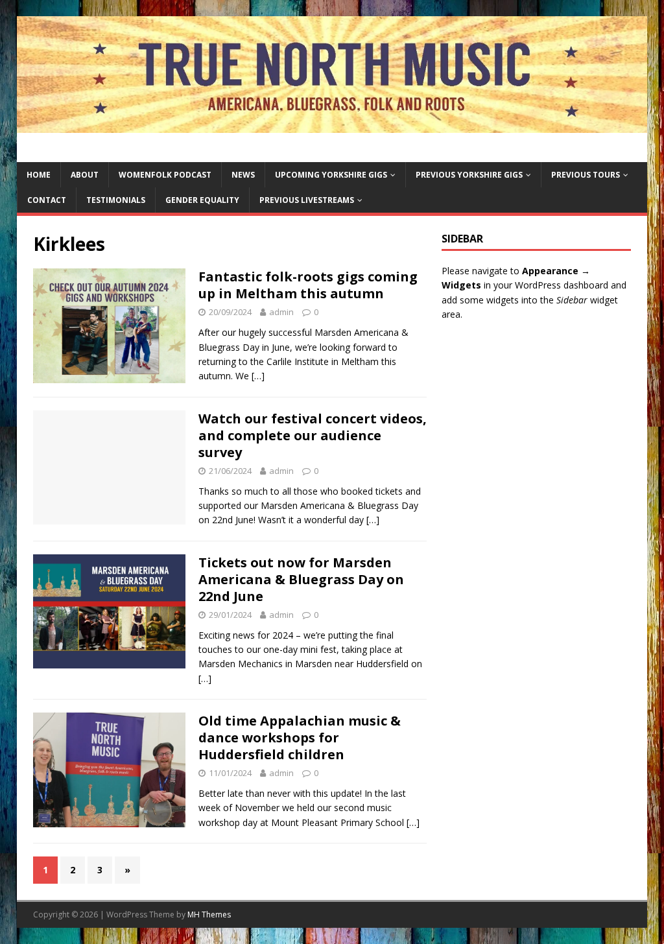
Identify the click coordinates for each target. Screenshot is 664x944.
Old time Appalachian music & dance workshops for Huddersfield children (299, 737)
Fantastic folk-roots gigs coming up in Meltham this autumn (308, 285)
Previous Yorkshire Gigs (469, 174)
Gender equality (202, 200)
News (243, 174)
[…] (258, 376)
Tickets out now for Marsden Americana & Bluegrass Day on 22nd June (301, 579)
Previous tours (585, 174)
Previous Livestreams (306, 200)
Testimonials (115, 200)
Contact (46, 200)
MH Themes (209, 914)
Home (39, 174)
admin (281, 312)
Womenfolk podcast (165, 174)
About (85, 174)
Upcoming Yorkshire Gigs (331, 174)
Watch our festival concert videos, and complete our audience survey (312, 435)
